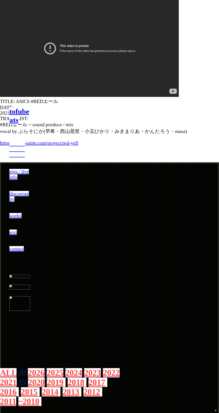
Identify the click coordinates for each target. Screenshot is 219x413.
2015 (29, 391)
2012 (91, 391)
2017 (96, 382)
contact (16, 248)
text (13, 232)
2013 (71, 391)
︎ (23, 155)
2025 (55, 372)
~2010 (28, 401)
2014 (50, 391)
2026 (36, 372)
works (15, 215)
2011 (8, 401)
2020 (36, 382)
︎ (19, 155)
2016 (8, 391)
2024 (73, 372)
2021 (8, 382)
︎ (15, 155)
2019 (55, 382)
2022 (111, 372)
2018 (76, 382)
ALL (8, 372)
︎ (11, 155)
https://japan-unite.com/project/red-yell (39, 143)
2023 (92, 372)
